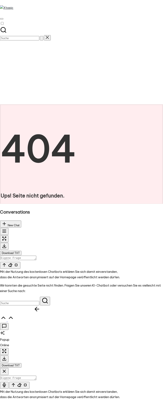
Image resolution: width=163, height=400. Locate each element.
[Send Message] (10, 265)
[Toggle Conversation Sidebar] (4, 231)
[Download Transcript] (4, 246)
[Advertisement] (81, 72)
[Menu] (1, 18)
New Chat (13, 225)
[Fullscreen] (4, 238)
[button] (41, 38)
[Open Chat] (4, 326)
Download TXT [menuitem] (11, 253)
